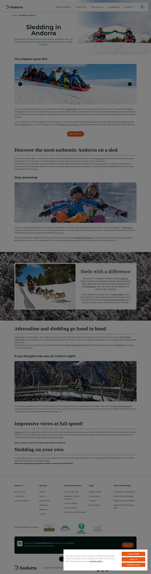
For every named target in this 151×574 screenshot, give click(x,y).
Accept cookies (133, 554)
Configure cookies (133, 565)
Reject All (133, 559)
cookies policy (96, 561)
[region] (105, 559)
